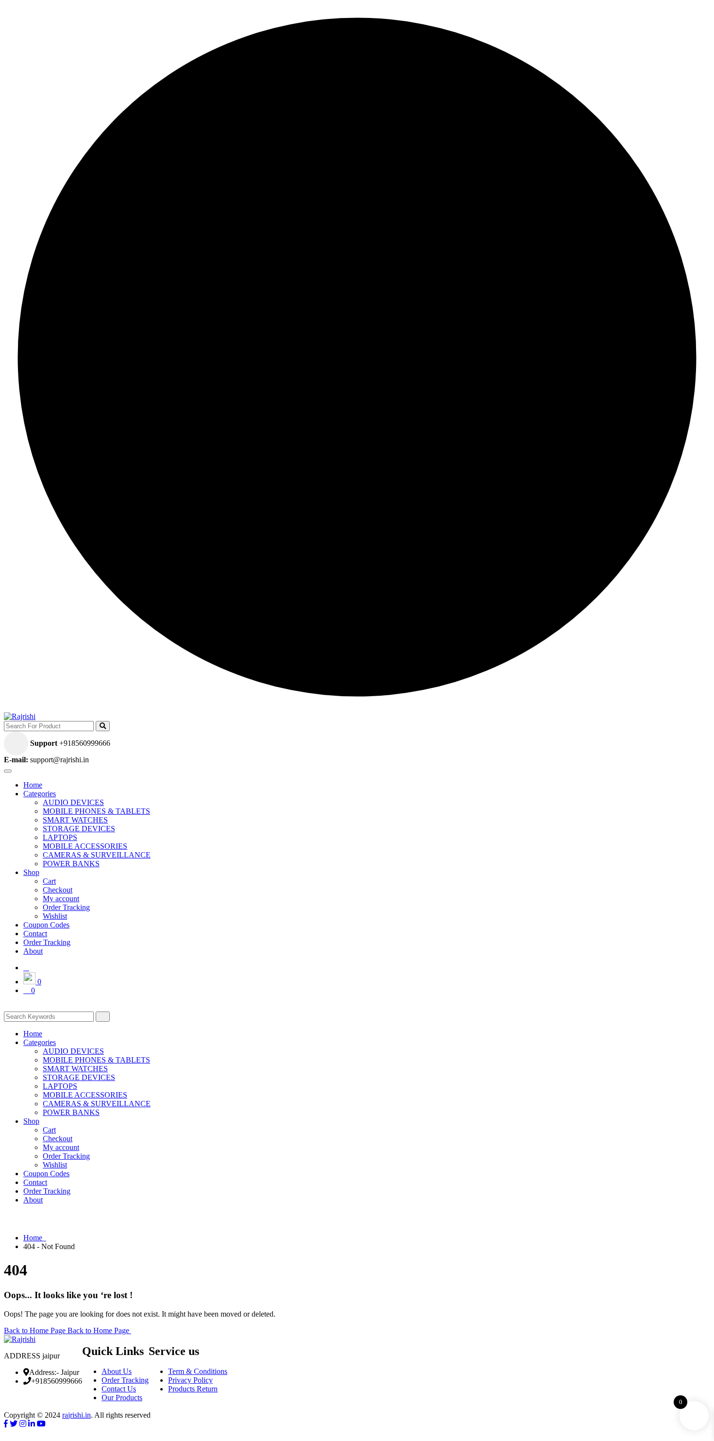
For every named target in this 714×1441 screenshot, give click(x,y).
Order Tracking (66, 907)
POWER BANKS (71, 863)
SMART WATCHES (75, 820)
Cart (49, 881)
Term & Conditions (197, 1371)
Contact (35, 933)
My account (61, 898)
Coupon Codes (46, 925)
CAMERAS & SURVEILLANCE (97, 855)
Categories (39, 793)
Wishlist (55, 916)
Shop (31, 872)
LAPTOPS (60, 837)
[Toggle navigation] (8, 771)
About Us (117, 1371)
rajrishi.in (76, 1415)
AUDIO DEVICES (73, 802)
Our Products (122, 1397)
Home (32, 785)
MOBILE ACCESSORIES (85, 846)
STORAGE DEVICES (79, 828)
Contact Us (119, 1389)
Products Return (193, 1389)
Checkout (57, 890)
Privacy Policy (190, 1380)
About (33, 951)
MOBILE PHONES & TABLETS (96, 811)
